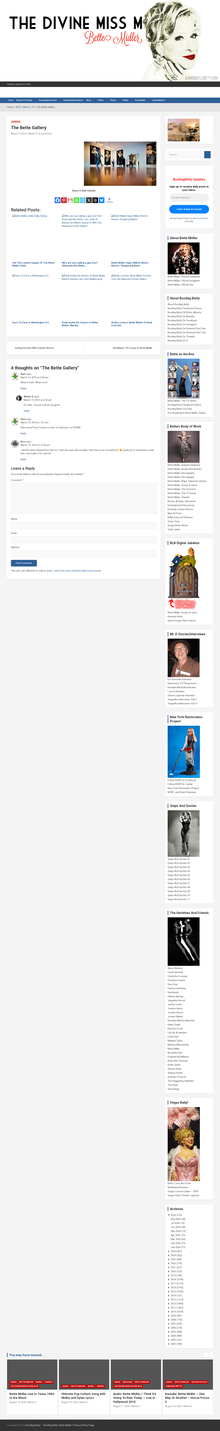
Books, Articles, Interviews (182, 501)
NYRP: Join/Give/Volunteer (182, 792)
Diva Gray (172, 984)
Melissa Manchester (178, 1044)
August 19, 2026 (18, 1402)
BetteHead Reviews (178, 1187)
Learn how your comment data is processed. (77, 570)
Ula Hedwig (173, 1089)
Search (207, 154)
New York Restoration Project (183, 788)
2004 (173, 1335)
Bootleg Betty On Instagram (182, 324)
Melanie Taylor (175, 1040)
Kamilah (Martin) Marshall (181, 1020)
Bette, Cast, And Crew (179, 1183)
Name (14, 519)
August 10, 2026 (173, 1406)
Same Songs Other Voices (182, 620)
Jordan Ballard (175, 1016)
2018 (173, 1279)
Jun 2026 (176, 1227)
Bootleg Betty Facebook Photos (184, 308)
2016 (173, 1287)
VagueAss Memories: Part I (182, 699)
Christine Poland (176, 980)
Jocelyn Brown (175, 1012)
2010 (173, 1311)
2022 (173, 1263)
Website (15, 547)
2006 (173, 1327)
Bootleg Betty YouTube (180, 408)
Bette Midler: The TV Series (182, 400)
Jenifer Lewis (175, 1004)
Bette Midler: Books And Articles (185, 469)
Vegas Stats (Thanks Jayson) (183, 1195)
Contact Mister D (158, 100)
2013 (173, 1299)
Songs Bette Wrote (178, 525)
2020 (173, 1271)
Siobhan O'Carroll (177, 1076)
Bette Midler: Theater (179, 497)
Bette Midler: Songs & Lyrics (182, 485)
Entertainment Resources (181, 505)
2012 (173, 1303)
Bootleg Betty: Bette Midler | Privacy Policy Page (69, 1425)
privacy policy (199, 218)
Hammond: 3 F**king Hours (182, 683)
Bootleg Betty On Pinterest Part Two (187, 332)
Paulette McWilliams (178, 1056)
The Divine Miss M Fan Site (24, 1386)
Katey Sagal (174, 1024)
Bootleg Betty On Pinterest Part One (187, 328)
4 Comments (45, 133)
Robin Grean (174, 1064)
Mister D (33, 133)
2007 (173, 1323)
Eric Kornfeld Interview (179, 679)
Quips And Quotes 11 (179, 899)
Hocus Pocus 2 (199, 1382)
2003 (173, 1339)
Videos (101, 100)
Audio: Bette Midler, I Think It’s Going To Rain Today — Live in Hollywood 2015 (134, 1398)
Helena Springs (175, 996)
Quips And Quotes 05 (179, 875)
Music (88, 100)
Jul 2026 (175, 1223)
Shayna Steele (175, 1072)
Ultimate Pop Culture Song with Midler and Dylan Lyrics (83, 1396)
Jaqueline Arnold (176, 1000)
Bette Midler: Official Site (180, 284)
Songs (48, 1382)
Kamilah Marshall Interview (182, 687)
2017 (173, 1283)
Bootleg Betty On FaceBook (182, 320)
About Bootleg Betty (178, 304)
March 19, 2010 (19, 133)
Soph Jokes (174, 529)
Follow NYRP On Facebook (182, 780)
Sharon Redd (174, 1068)
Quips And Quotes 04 (179, 871)
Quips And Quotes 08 (179, 887)
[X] (89, 198)
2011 (173, 1307)
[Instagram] (83, 198)
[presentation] (206, 1355)
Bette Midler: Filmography (181, 477)
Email (14, 533)
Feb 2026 (176, 1243)
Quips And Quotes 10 (179, 895)
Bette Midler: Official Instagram (184, 280)
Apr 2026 (175, 1235)
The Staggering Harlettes (181, 1080)
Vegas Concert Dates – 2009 (183, 1191)
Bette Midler (26, 1382)
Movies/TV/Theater (24, 100)
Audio (13, 1382)
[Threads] (95, 198)
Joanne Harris (175, 1008)
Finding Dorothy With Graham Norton (34, 348)
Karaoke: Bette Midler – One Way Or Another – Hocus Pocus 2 (187, 1398)
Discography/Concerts (48, 100)
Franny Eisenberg (177, 988)
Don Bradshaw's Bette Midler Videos (187, 412)
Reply (23, 388)
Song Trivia (173, 521)
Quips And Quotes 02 (179, 863)
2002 (173, 1343)
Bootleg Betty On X (178, 340)
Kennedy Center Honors (180, 509)
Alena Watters (175, 968)
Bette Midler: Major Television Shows (187, 481)
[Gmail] (70, 198)
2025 (173, 1251)
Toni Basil (173, 1085)
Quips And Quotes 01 (179, 859)
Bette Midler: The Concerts (182, 489)
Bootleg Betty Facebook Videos (184, 404)
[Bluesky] (101, 198)
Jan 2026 (176, 1247)
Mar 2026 (176, 1239)
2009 (173, 1315)
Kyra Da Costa (175, 1028)
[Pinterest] (64, 198)
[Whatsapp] (76, 198)
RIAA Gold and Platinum (180, 517)
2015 (173, 1291)
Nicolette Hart (175, 1052)
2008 (173, 1319)
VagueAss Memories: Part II (182, 703)
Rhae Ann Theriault (178, 1060)
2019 (173, 1275)
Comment (17, 480)
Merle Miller (174, 1048)
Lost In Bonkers (176, 691)
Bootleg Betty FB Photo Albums (184, 312)
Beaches (127, 1382)
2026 (173, 1215)
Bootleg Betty (33, 1425)
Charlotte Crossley (177, 976)
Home (11, 100)
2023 (173, 1259)
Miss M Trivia (174, 513)
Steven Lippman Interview (181, 695)
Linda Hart (173, 1036)
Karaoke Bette (175, 616)
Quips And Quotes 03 (179, 867)
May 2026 (176, 1231)
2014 (173, 1295)
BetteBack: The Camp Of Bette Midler (132, 348)
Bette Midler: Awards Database (184, 276)
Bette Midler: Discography (181, 473)
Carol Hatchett (175, 972)
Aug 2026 (176, 1219)
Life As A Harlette (177, 1032)
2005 (173, 1331)
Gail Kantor (173, 992)
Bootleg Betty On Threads (181, 336)
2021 (173, 1267)
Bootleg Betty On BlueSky (181, 316)
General (16, 121)
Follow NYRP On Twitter (180, 784)
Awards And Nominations (73, 100)
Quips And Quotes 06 (179, 879)
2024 (173, 1255)
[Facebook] (57, 198)
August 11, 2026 (121, 1406)
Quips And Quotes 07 (179, 883)
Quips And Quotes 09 (179, 891)
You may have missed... (26, 1355)
